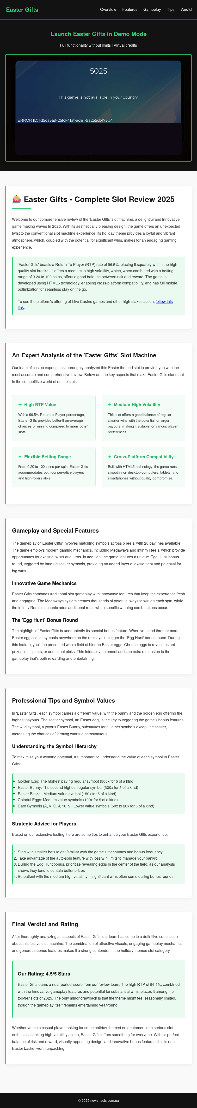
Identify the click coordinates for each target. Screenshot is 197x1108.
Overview (108, 9)
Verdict (186, 9)
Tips (170, 9)
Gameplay (152, 9)
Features (129, 9)
